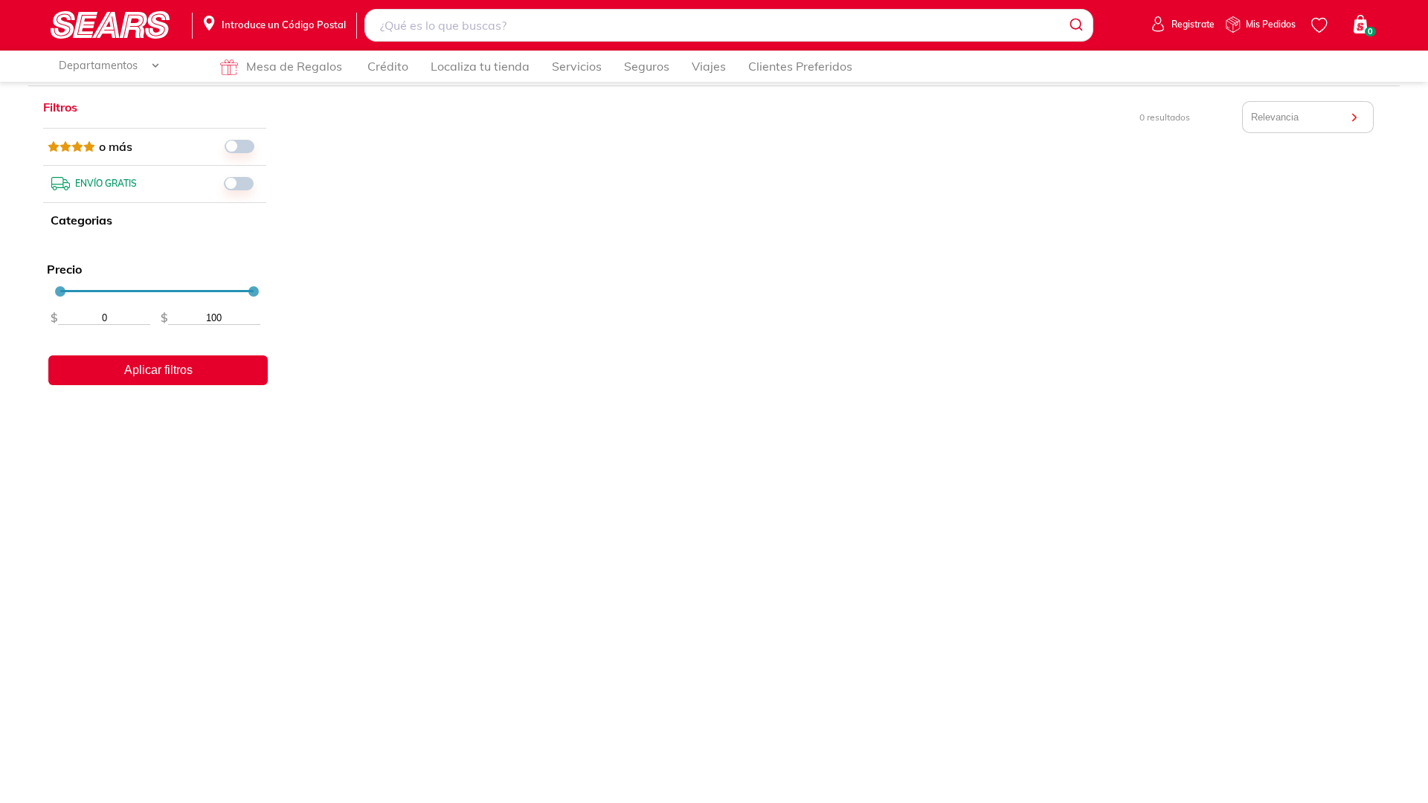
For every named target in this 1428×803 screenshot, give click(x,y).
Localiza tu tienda (480, 66)
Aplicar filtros (158, 370)
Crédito (387, 66)
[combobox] (728, 25)
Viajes (709, 66)
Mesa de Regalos (294, 66)
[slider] (60, 291)
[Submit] (1075, 25)
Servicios (577, 66)
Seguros (646, 66)
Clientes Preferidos (800, 66)
